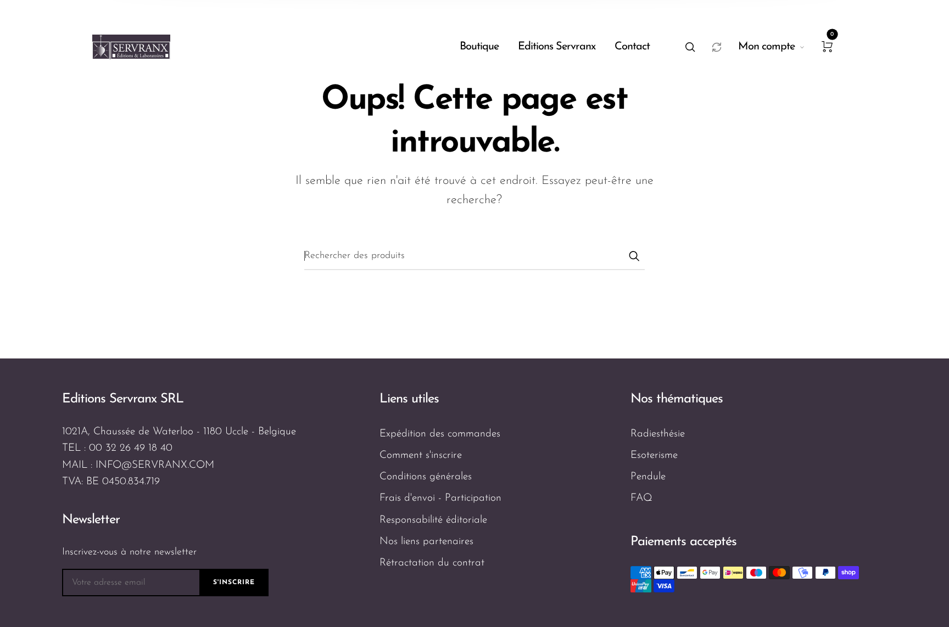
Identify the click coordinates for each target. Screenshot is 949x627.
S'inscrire (234, 582)
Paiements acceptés (683, 541)
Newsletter (91, 520)
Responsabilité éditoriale (433, 520)
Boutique (479, 46)
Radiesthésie (657, 434)
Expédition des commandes (439, 434)
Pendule (648, 477)
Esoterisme (654, 455)
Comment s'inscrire (420, 455)
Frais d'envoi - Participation (440, 498)
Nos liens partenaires (426, 541)
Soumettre (634, 256)
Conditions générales (425, 477)
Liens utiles (409, 399)
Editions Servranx (556, 46)
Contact (632, 46)
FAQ (641, 498)
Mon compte (766, 46)
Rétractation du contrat (431, 563)
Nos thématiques (676, 399)
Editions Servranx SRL (122, 399)
